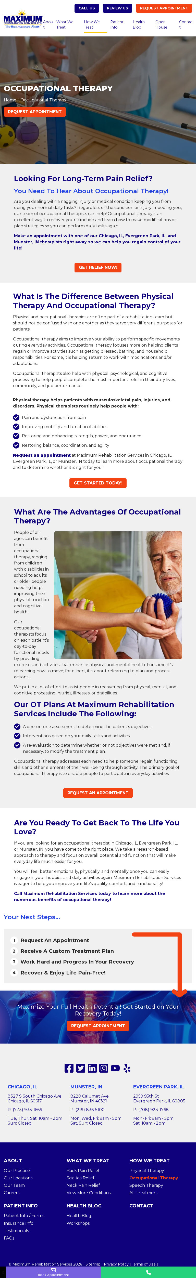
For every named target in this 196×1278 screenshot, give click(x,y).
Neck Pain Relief (83, 1185)
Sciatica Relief (80, 1178)
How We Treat (92, 25)
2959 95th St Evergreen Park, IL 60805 (159, 1098)
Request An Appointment (98, 792)
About (48, 25)
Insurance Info (18, 1223)
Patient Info (117, 25)
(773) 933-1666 (27, 1109)
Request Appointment (164, 8)
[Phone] (148, 1272)
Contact (185, 25)
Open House (161, 25)
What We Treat (65, 25)
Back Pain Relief (83, 1170)
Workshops (78, 1223)
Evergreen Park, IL (158, 1087)
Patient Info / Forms (24, 1215)
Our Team (14, 1185)
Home (10, 100)
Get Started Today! (98, 483)
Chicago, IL (22, 1087)
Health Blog (139, 25)
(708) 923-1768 (153, 1109)
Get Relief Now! (98, 267)
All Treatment (143, 1192)
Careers (11, 1192)
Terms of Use (144, 1264)
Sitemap (93, 1264)
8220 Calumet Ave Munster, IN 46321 (89, 1098)
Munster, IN (86, 1087)
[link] (69, 1068)
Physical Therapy (146, 1170)
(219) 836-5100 (90, 1109)
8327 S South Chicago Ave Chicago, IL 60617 (35, 1098)
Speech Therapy (146, 1185)
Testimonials (16, 1230)
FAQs (9, 1238)
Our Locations (18, 1178)
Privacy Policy (116, 1264)
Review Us (117, 8)
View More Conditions (89, 1192)
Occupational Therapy (153, 1178)
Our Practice (17, 1170)
